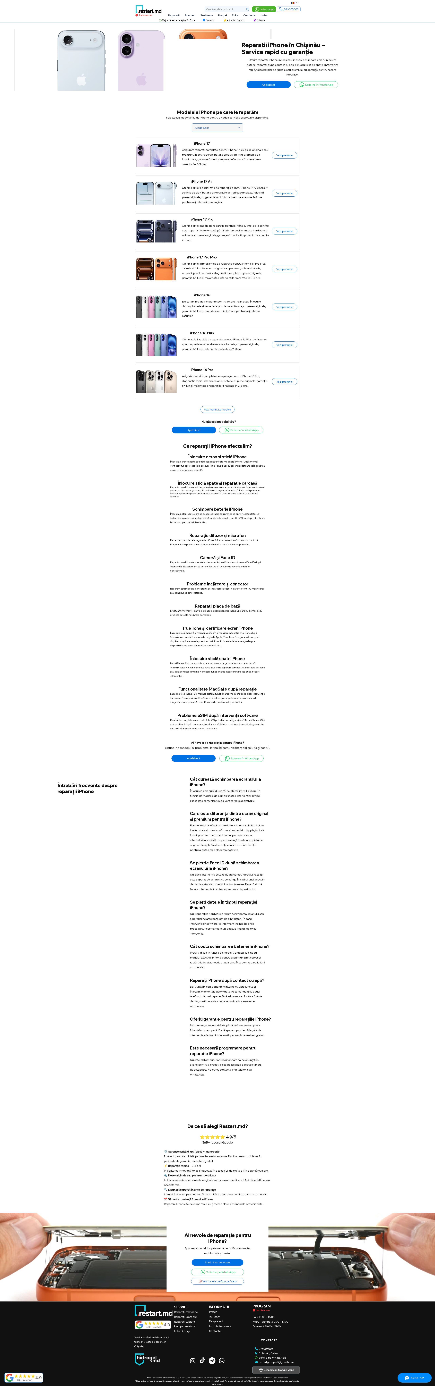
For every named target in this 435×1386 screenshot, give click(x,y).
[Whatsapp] (221, 1360)
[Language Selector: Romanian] (294, 3)
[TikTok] (202, 1360)
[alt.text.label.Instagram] (192, 1360)
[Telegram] (212, 1360)
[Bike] (254, 1310)
